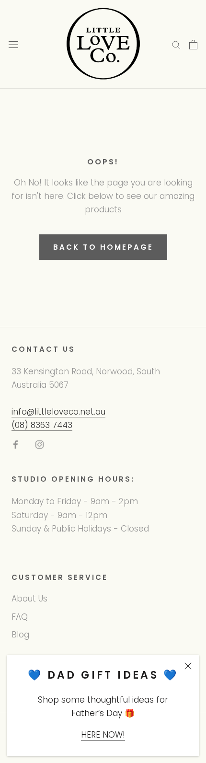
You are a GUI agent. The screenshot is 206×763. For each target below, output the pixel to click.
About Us (29, 598)
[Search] (176, 44)
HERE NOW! (103, 734)
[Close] (188, 666)
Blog (20, 634)
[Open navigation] (13, 44)
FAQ (19, 617)
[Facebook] (15, 444)
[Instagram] (39, 444)
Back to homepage (103, 247)
